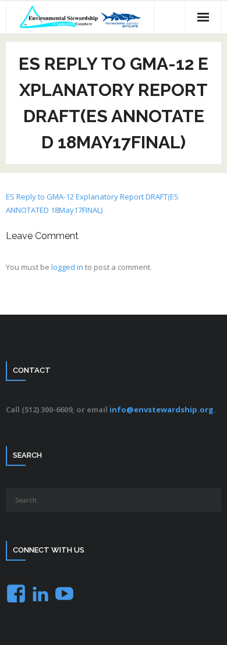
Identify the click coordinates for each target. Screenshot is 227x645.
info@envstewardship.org (161, 409)
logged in (67, 267)
